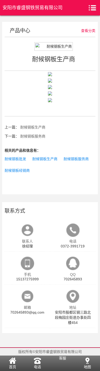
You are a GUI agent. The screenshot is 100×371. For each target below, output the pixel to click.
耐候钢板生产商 (32, 127)
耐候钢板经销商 (17, 170)
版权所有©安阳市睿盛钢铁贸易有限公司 (50, 352)
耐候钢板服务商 (32, 136)
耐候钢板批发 (15, 159)
